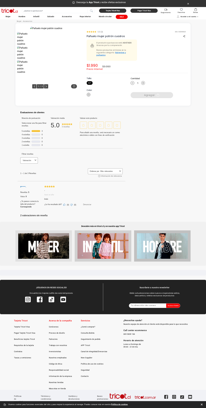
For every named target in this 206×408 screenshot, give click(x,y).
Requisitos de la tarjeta (24, 345)
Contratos (18, 351)
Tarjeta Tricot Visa (22, 327)
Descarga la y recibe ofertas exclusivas (101, 2)
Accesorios (27, 21)
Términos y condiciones (46, 397)
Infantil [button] (36, 16)
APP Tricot (85, 345)
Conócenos (54, 327)
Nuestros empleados (58, 358)
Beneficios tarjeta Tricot (24, 339)
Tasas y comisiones (22, 358)
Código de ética (55, 364)
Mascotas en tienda (57, 389)
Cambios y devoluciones (74, 397)
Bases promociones (102, 397)
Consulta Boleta (87, 333)
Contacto (85, 376)
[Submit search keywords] (91, 10)
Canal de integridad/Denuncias (94, 351)
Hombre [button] (21, 16)
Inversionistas (55, 351)
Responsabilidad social (59, 370)
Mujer (19, 21)
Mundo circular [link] (105, 16)
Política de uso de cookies (92, 364)
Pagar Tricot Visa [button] (144, 11)
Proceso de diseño (57, 333)
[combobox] (58, 11)
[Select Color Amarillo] (88, 94)
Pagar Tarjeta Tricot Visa (24, 333)
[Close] (188, 3)
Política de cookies (119, 404)
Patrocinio (53, 339)
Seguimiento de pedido (90, 339)
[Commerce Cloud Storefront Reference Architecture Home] (9, 11)
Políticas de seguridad (18, 399)
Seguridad (85, 370)
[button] (8, 16)
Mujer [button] (8, 16)
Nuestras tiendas (56, 382)
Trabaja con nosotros (58, 345)
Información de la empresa (60, 376)
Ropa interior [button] (85, 16)
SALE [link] (122, 17)
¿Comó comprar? (88, 327)
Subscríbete (173, 305)
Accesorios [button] (67, 16)
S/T (89, 83)
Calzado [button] (50, 16)
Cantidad (135, 78)
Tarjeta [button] (113, 11)
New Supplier (86, 358)
